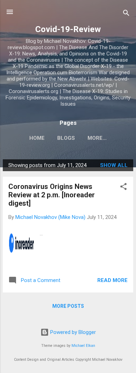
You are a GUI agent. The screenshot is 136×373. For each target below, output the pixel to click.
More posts (68, 306)
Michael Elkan (83, 345)
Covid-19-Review (68, 29)
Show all (114, 165)
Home (37, 138)
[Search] (126, 14)
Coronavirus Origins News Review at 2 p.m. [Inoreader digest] (51, 194)
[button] (123, 187)
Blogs (66, 138)
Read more (112, 280)
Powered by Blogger (72, 332)
